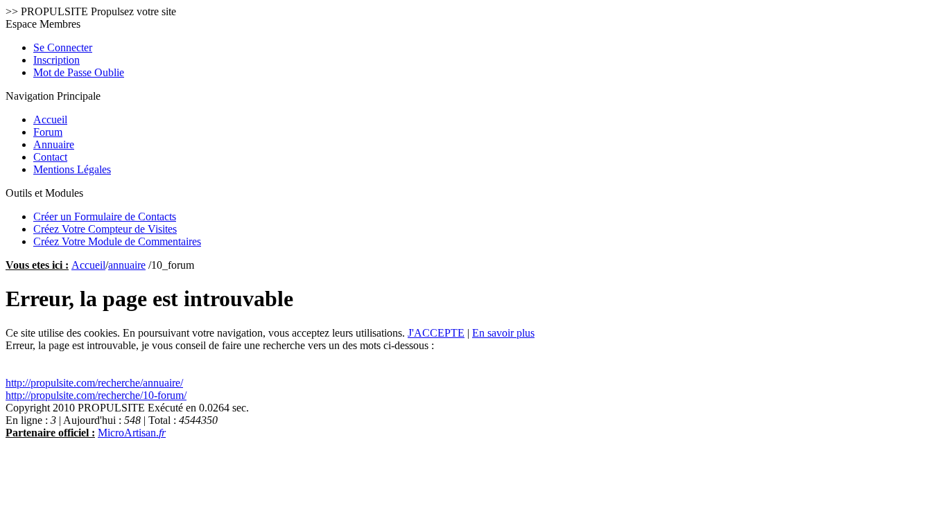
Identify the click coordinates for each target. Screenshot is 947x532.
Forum (47, 132)
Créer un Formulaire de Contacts (104, 216)
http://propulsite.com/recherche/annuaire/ (94, 383)
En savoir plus (503, 333)
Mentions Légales (72, 169)
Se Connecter (62, 47)
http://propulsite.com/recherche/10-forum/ (96, 395)
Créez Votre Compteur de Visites (105, 229)
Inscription (56, 60)
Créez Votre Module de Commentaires (117, 241)
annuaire (127, 265)
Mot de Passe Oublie (78, 72)
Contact (50, 157)
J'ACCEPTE (436, 333)
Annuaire (53, 144)
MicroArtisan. (132, 432)
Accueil (50, 119)
